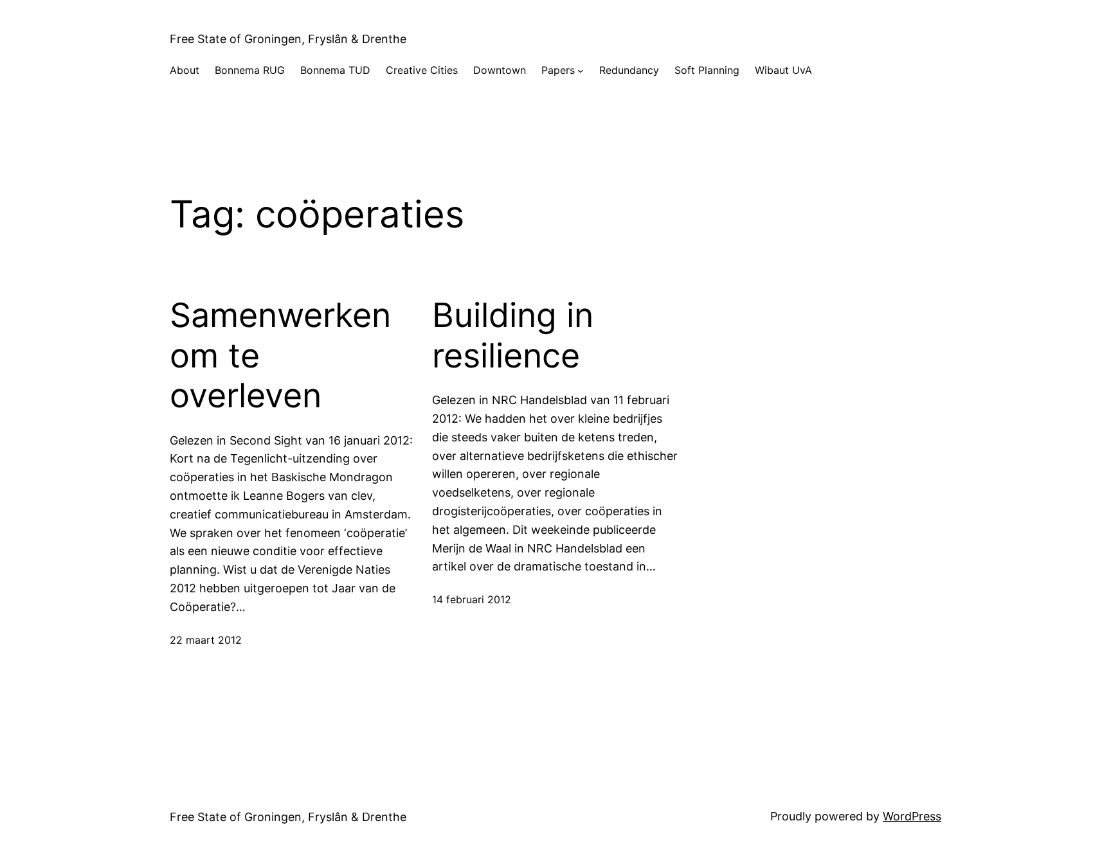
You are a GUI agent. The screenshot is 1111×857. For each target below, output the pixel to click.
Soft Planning (706, 70)
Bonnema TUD (335, 70)
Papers (558, 70)
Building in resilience (512, 335)
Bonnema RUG (250, 70)
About (184, 70)
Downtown (499, 70)
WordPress (912, 816)
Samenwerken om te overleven (280, 356)
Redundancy (629, 70)
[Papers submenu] (580, 70)
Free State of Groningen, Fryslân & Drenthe (288, 39)
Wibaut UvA (783, 70)
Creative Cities (422, 70)
